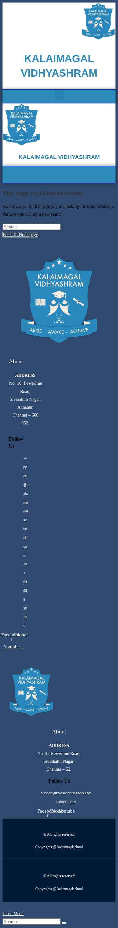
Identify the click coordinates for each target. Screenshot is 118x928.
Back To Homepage (20, 234)
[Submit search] (64, 923)
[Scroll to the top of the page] (4, 905)
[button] (59, 95)
